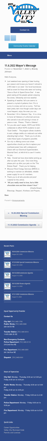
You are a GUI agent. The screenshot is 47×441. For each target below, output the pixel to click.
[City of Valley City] (23, 13)
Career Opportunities (11, 427)
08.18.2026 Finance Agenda (21, 283)
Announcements (18, 200)
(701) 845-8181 (17, 357)
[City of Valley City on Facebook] (7, 38)
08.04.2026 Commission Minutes (23, 251)
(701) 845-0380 (21, 324)
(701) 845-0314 (22, 331)
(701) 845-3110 (25, 342)
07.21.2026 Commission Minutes (23, 294)
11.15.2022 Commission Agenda (23, 224)
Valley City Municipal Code (14, 430)
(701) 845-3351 (23, 349)
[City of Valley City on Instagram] (13, 38)
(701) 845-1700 (16, 321)
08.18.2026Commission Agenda (22, 273)
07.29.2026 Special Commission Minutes (25, 262)
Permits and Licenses (12, 432)
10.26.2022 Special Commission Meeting (23, 214)
